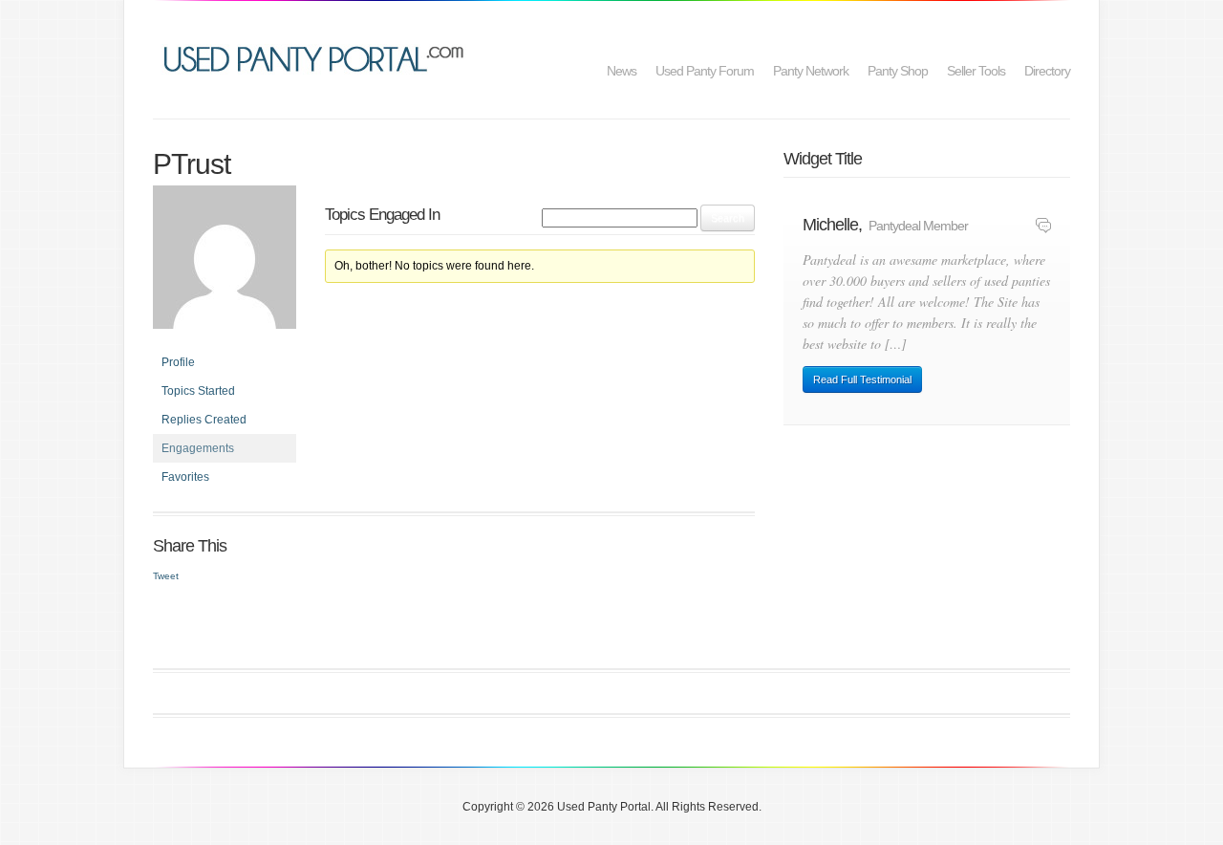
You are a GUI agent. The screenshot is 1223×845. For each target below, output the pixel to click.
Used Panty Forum (704, 70)
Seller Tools (976, 70)
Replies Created (204, 419)
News (621, 70)
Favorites (185, 477)
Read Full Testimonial (862, 379)
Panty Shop (898, 70)
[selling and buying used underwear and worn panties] (318, 57)
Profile (178, 362)
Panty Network (810, 70)
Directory (1047, 70)
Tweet (166, 576)
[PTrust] (224, 265)
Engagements (197, 448)
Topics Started (198, 391)
